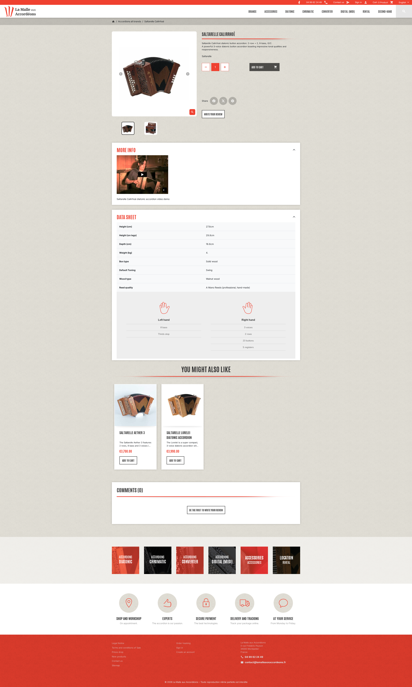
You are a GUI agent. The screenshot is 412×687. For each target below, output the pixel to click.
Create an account (185, 652)
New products (119, 656)
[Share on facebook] (214, 101)
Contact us (117, 661)
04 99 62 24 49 (254, 656)
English (402, 2)
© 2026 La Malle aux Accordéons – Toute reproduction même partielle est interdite (206, 682)
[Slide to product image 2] (151, 128)
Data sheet (126, 217)
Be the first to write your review (206, 510)
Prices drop (117, 652)
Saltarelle (206, 56)
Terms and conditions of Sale (126, 647)
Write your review (213, 114)
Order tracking (183, 643)
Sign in (179, 647)
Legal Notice (118, 643)
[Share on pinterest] (233, 101)
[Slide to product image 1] (128, 128)
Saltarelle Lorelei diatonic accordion (179, 434)
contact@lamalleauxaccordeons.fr (265, 662)
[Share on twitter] (223, 101)
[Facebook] (299, 1)
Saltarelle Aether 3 (132, 432)
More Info (126, 150)
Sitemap (116, 665)
